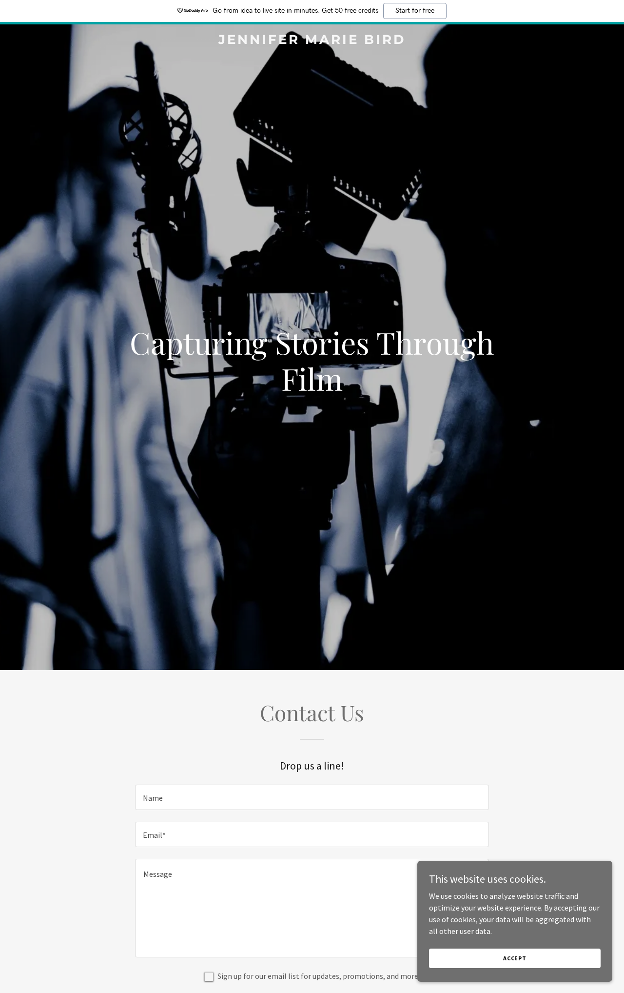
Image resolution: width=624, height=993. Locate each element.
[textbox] (311, 797)
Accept (514, 958)
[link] (312, 41)
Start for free (414, 10)
